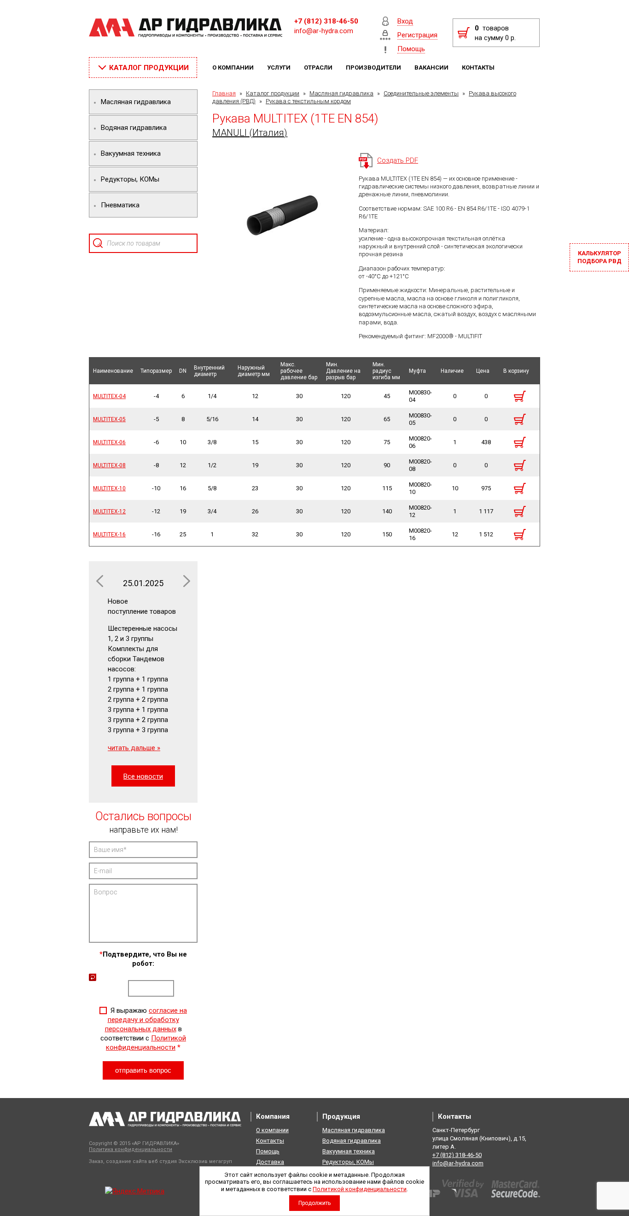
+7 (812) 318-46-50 (326, 21)
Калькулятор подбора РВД (599, 257)
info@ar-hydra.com (323, 31)
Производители (374, 67)
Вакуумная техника (348, 1151)
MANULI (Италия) (249, 132)
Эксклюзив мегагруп (205, 1161)
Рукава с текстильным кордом (308, 101)
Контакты (479, 67)
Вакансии (432, 67)
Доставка (270, 1161)
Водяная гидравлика (351, 1140)
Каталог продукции (272, 93)
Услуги (279, 67)
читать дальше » (134, 748)
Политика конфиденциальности (130, 1149)
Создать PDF (397, 160)
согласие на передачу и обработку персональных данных (146, 1019)
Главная (224, 93)
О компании (233, 67)
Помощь (268, 1151)
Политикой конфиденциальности (360, 1189)
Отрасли (319, 67)
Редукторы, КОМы (348, 1161)
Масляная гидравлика (341, 93)
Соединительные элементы (421, 93)
